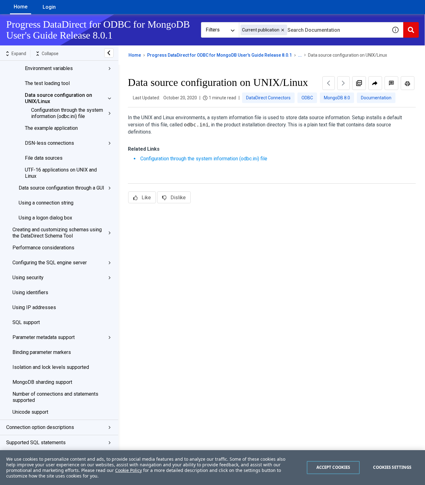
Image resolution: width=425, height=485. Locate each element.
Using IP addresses (34, 307)
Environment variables (49, 68)
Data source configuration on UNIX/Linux (58, 98)
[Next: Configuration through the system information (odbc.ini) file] (343, 83)
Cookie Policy (128, 470)
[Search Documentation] (411, 30)
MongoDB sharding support (42, 382)
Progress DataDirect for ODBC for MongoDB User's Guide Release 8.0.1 (219, 55)
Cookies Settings (392, 467)
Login (49, 7)
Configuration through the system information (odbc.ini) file (67, 113)
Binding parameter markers (41, 352)
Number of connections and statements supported (55, 397)
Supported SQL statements (36, 442)
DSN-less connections (49, 143)
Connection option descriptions (40, 427)
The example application (51, 128)
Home (20, 7)
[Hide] (109, 53)
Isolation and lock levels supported (50, 367)
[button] (282, 30)
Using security (28, 277)
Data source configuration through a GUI (61, 188)
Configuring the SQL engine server (49, 263)
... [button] (300, 55)
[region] (212, 467)
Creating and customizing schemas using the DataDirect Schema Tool (57, 233)
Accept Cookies (333, 467)
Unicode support (30, 412)
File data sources (44, 158)
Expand (19, 53)
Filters (213, 30)
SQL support (26, 322)
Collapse (50, 53)
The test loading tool (47, 83)
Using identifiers (30, 292)
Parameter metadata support (43, 337)
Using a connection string (46, 203)
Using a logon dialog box (45, 218)
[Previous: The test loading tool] (328, 83)
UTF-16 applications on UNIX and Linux (61, 173)
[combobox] (313, 30)
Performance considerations (43, 248)
